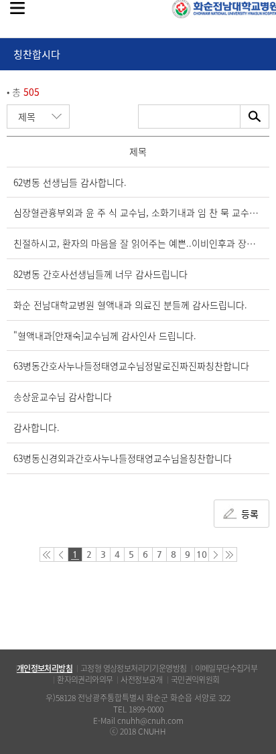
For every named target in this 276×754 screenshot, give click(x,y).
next (215, 554)
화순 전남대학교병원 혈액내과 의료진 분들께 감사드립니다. (130, 304)
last (229, 554)
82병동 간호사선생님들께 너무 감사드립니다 (100, 274)
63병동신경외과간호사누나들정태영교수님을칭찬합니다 (122, 458)
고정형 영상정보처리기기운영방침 (133, 668)
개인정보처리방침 (44, 668)
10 (201, 554)
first (47, 554)
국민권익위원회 (195, 680)
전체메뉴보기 (17, 8)
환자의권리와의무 (85, 680)
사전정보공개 (141, 680)
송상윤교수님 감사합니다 (62, 396)
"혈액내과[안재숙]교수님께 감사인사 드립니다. (104, 335)
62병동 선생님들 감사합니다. (70, 182)
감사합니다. (36, 427)
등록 (250, 513)
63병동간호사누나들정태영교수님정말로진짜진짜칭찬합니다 (131, 365)
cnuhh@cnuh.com (150, 720)
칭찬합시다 (36, 54)
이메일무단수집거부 (226, 668)
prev (61, 554)
